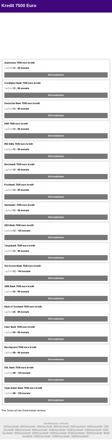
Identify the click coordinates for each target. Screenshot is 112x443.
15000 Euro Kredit (75, 430)
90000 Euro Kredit (42, 436)
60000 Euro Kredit (76, 433)
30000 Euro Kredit (22, 433)
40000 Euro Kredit (40, 433)
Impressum (64, 423)
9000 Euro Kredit (39, 430)
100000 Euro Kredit (60, 436)
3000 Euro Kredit (44, 426)
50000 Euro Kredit (58, 433)
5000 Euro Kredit (78, 426)
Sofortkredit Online (51, 423)
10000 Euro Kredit (57, 430)
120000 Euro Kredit (80, 436)
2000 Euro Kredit (27, 426)
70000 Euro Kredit (94, 433)
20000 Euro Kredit (93, 430)
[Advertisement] (56, 34)
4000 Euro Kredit (61, 426)
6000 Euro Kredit (94, 426)
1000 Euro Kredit (11, 426)
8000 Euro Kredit (22, 430)
